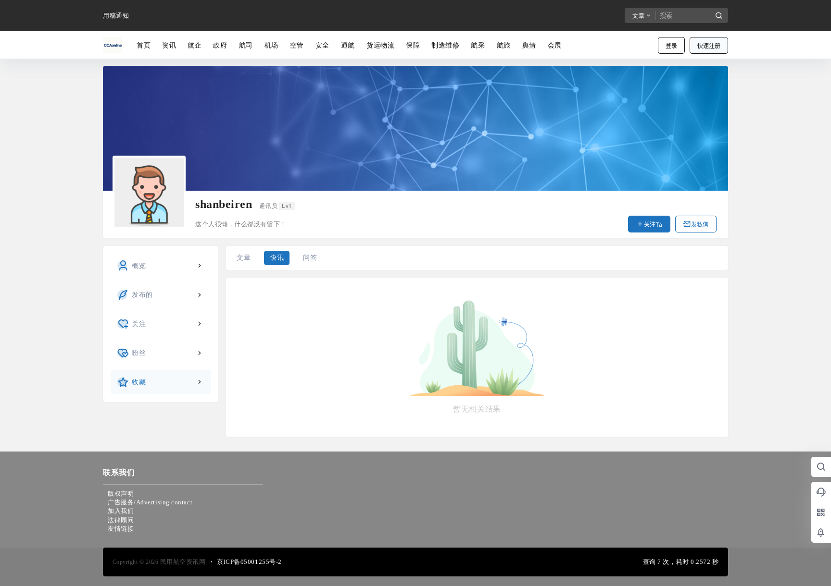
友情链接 (121, 528)
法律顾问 (121, 520)
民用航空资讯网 (181, 561)
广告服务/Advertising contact (150, 502)
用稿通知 (116, 15)
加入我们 (121, 510)
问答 (310, 257)
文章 (244, 257)
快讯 (277, 257)
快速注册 (708, 45)
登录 (671, 45)
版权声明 (121, 493)
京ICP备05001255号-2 (249, 561)
